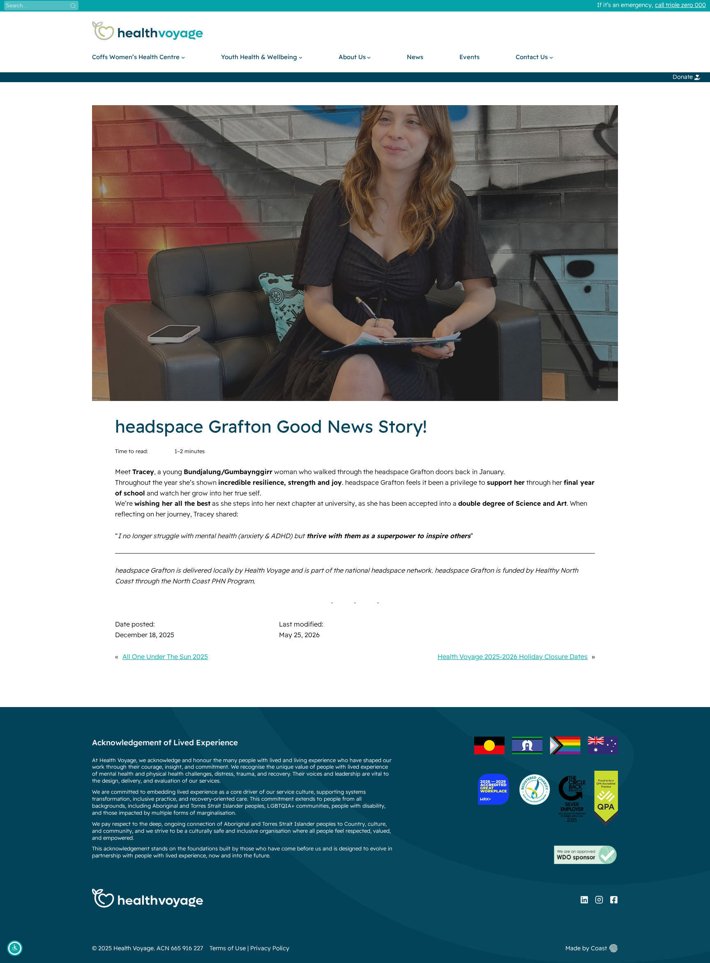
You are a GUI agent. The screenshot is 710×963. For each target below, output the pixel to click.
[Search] (73, 6)
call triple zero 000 (680, 5)
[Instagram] (599, 900)
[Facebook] (614, 900)
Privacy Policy (269, 948)
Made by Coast (586, 948)
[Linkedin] (584, 900)
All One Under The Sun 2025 (165, 656)
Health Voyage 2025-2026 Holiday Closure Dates (513, 656)
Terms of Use (228, 948)
